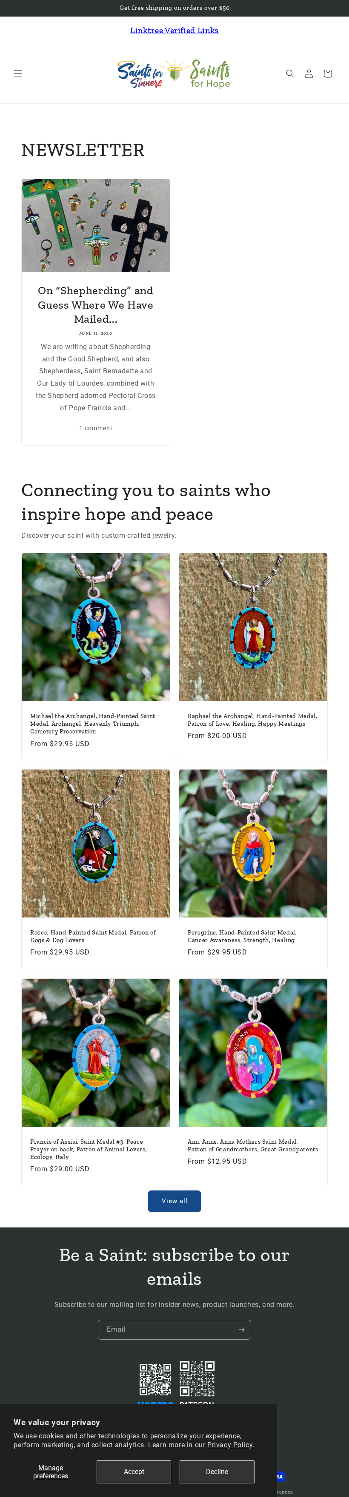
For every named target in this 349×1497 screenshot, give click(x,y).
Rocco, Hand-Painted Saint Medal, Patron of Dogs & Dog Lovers (93, 936)
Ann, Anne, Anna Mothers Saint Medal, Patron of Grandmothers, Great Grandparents (253, 1145)
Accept (134, 1472)
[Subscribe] (241, 1330)
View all (175, 1201)
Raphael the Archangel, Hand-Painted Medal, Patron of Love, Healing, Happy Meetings (253, 720)
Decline (217, 1472)
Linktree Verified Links (174, 30)
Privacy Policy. (231, 1445)
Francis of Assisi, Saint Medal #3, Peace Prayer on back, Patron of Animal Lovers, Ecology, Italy (88, 1149)
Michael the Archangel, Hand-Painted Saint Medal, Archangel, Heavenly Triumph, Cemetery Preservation (92, 724)
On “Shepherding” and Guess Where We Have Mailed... (96, 305)
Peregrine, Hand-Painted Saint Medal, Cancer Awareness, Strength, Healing (242, 936)
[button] (18, 73)
